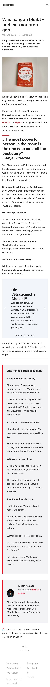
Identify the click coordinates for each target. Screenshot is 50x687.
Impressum (12, 672)
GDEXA (6, 122)
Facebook (32, 668)
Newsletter (12, 663)
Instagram (32, 663)
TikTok (30, 677)
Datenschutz (13, 668)
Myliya (18, 122)
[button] (5, 308)
